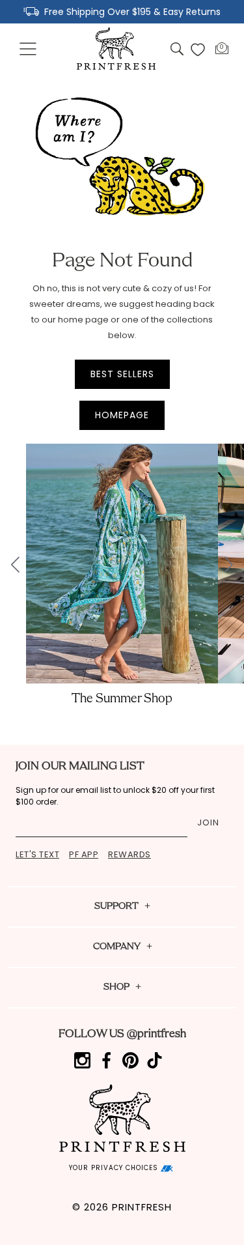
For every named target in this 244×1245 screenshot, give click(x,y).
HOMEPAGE (122, 415)
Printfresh (142, 1207)
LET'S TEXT (37, 854)
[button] (28, 49)
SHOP (116, 987)
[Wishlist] (197, 49)
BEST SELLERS (122, 373)
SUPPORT (116, 906)
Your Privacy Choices (115, 1168)
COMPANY (117, 947)
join (208, 822)
